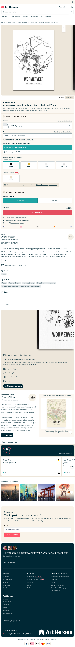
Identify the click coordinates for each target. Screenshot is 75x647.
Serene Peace (35, 286)
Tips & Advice (45, 17)
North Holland (24, 286)
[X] (20, 621)
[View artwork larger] (63, 27)
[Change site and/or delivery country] (72, 1)
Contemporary (50, 283)
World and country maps (10, 286)
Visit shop (4, 243)
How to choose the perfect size (63, 132)
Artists (24, 17)
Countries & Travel (28, 283)
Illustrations (40, 283)
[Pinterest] (14, 621)
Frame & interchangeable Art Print (16, 147)
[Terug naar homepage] (9, 7)
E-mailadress (8, 526)
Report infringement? (43, 639)
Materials (33, 17)
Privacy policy (53, 639)
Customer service (59, 573)
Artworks (4, 17)
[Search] (71, 12)
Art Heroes (8, 596)
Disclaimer (32, 639)
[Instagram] (11, 621)
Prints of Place (10, 102)
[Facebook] (17, 621)
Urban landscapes (14, 283)
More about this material (65, 121)
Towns (4, 283)
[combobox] (35, 12)
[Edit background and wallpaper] (63, 30)
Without (21, 200)
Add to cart (39, 212)
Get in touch (11, 563)
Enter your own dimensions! (19, 140)
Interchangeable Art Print (13, 152)
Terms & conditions (23, 639)
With (56, 200)
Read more (14, 243)
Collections (15, 17)
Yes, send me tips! (12, 535)
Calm (4, 274)
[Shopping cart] (72, 7)
